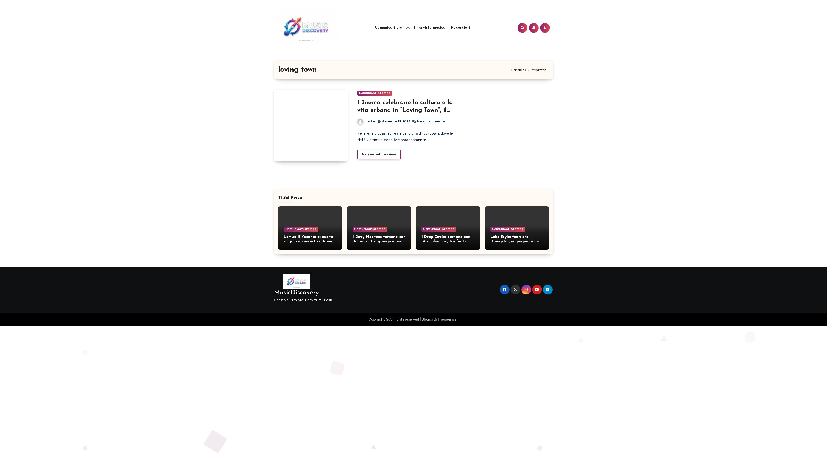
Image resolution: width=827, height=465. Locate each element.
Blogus (427, 319)
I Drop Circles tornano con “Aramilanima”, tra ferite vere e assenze (445, 241)
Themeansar (448, 319)
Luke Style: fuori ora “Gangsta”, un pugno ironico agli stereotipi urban (516, 241)
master (370, 121)
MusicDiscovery (296, 292)
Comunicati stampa (393, 28)
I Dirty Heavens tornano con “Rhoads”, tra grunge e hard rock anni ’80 (379, 241)
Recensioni (460, 28)
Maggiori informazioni (379, 154)
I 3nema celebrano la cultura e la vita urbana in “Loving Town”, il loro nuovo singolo (405, 110)
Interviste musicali (431, 28)
